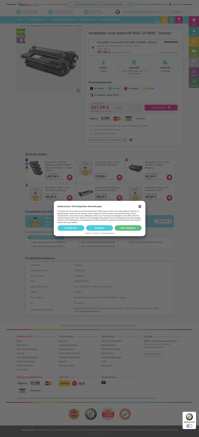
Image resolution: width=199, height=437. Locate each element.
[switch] (189, 426)
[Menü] (194, 413)
